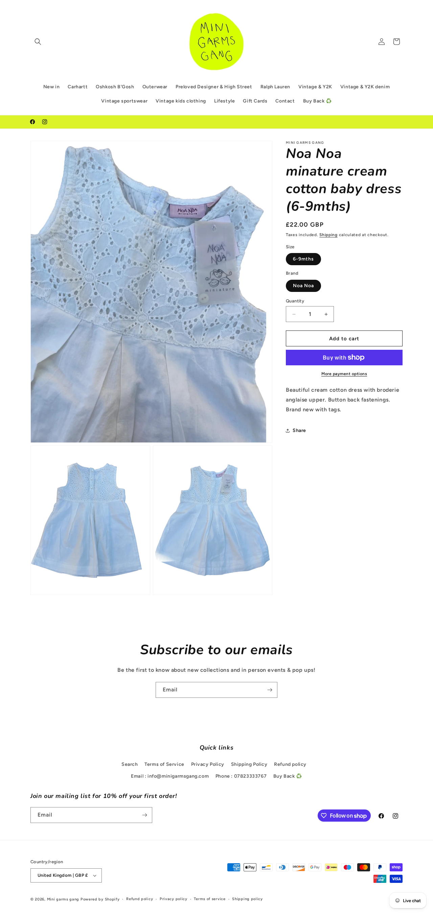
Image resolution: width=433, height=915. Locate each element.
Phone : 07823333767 (241, 776)
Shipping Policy (249, 764)
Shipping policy (247, 899)
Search (129, 764)
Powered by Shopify (100, 899)
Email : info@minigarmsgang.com (170, 776)
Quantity (295, 300)
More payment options (344, 373)
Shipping (328, 234)
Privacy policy (173, 899)
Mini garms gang (63, 899)
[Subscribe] (269, 690)
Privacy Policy (207, 764)
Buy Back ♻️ (287, 776)
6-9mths (303, 259)
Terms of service (209, 899)
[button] (37, 41)
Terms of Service (164, 764)
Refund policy (290, 764)
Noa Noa (303, 286)
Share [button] (299, 430)
